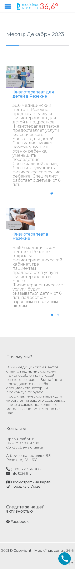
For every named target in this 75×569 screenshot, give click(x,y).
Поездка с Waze (25, 486)
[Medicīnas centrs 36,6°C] (37, 6)
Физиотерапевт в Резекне (30, 236)
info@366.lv (20, 473)
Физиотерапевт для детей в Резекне (33, 94)
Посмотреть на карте (30, 482)
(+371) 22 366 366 (25, 469)
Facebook (19, 521)
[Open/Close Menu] (8, 6)
